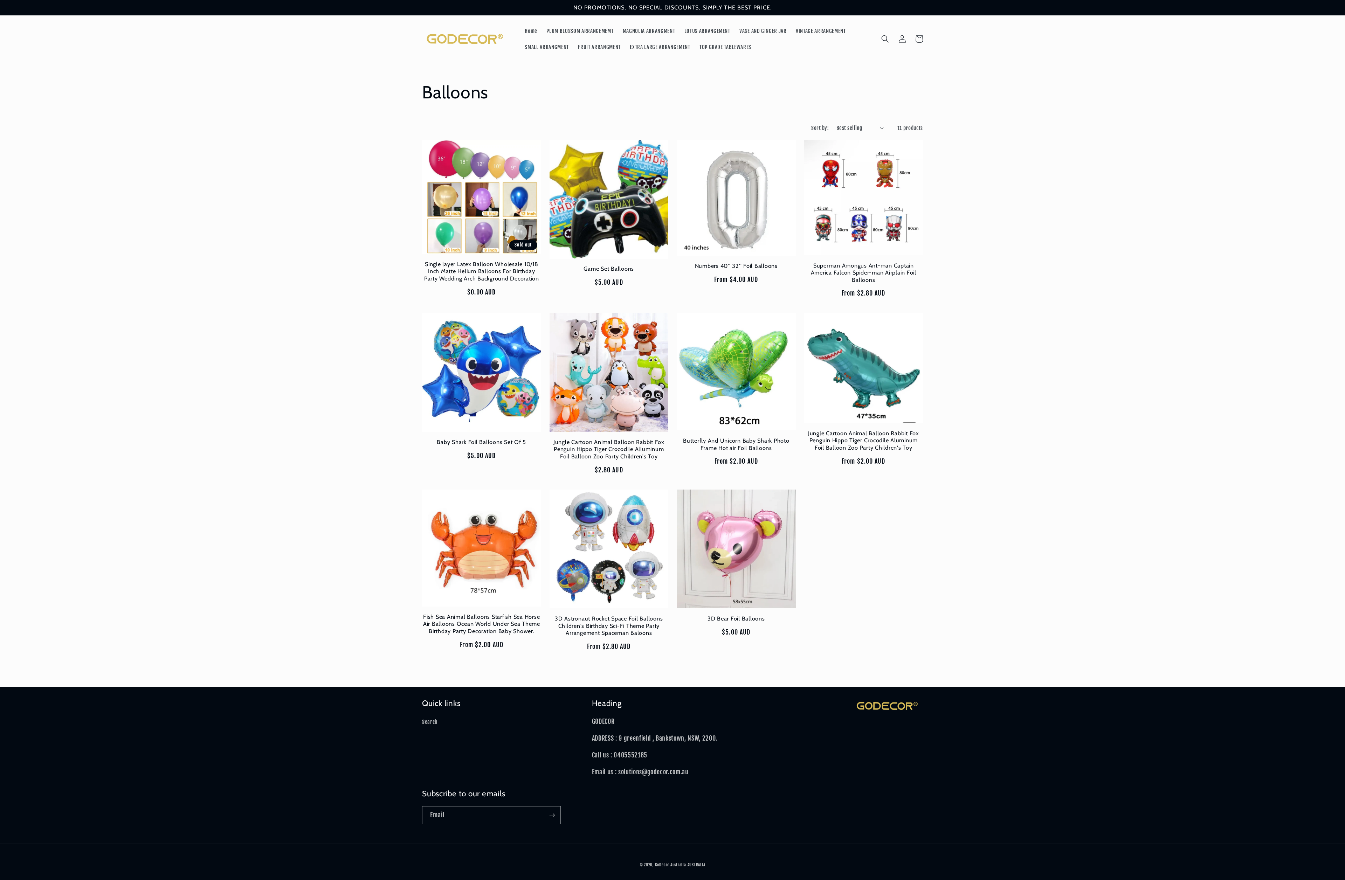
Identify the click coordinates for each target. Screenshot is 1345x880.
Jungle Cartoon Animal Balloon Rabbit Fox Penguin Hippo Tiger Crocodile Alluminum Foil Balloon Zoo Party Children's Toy (608, 449)
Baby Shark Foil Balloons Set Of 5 (481, 441)
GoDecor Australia (670, 864)
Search (429, 721)
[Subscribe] (552, 815)
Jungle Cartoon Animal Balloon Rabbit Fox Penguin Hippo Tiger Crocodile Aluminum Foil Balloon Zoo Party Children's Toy (863, 440)
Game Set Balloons (609, 268)
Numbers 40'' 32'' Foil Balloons (736, 265)
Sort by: (820, 127)
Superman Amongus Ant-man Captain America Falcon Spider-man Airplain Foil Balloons (863, 272)
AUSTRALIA (696, 864)
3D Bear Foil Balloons (736, 618)
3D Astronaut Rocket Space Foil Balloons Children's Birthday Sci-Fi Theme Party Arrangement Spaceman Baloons (609, 625)
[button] (885, 38)
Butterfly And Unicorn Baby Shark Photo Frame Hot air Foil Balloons (736, 444)
